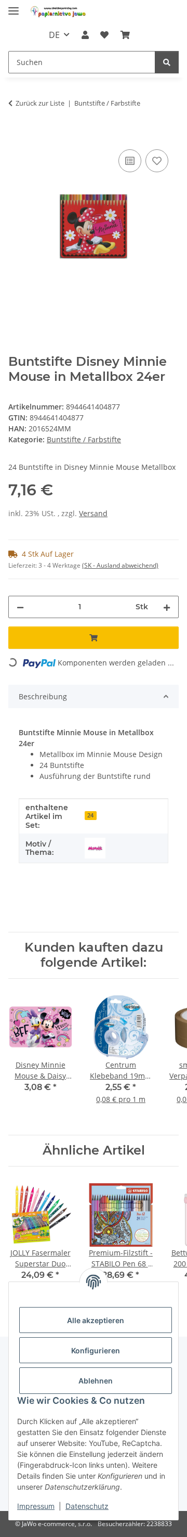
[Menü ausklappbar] (13, 6)
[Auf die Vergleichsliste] (129, 160)
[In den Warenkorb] (16, 135)
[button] (85, 34)
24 (90, 815)
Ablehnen (95, 1380)
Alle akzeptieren (95, 1320)
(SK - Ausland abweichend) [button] (120, 565)
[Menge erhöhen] (166, 607)
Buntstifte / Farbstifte (84, 439)
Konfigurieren (95, 1350)
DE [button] (54, 35)
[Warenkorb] (124, 34)
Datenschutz (87, 1506)
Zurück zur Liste (40, 103)
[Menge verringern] (20, 607)
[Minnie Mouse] (95, 848)
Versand (93, 513)
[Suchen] (167, 62)
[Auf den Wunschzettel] (156, 160)
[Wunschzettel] (104, 34)
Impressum (36, 1506)
